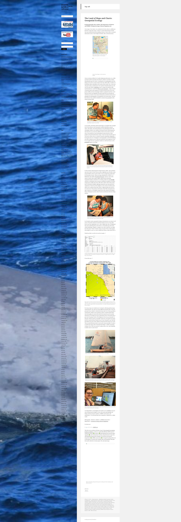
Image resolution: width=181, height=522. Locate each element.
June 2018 (63, 348)
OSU (89, 507)
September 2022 (64, 252)
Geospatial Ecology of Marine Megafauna (99, 421)
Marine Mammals (67, 156)
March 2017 (63, 377)
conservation (65, 138)
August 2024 (63, 209)
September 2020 (64, 297)
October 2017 (63, 363)
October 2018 (63, 341)
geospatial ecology (106, 503)
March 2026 (63, 180)
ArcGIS (98, 500)
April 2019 (63, 329)
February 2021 (64, 288)
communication (100, 501)
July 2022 (63, 256)
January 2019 (63, 335)
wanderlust (87, 509)
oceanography (69, 157)
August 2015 (63, 412)
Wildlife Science (103, 509)
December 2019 (64, 314)
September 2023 (64, 229)
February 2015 (64, 422)
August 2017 (63, 367)
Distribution (63, 140)
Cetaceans (63, 135)
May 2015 (63, 418)
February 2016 (64, 401)
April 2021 (63, 284)
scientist (104, 508)
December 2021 (64, 269)
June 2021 (63, 280)
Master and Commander (93, 506)
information (94, 504)
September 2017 (64, 365)
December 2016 (64, 382)
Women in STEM (87, 510)
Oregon (62, 159)
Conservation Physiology (65, 84)
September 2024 (64, 207)
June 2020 (63, 303)
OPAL (62, 111)
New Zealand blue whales (66, 106)
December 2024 (64, 201)
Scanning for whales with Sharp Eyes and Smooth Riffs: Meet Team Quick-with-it (67, 64)
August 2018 (63, 344)
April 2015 (63, 420)
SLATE (62, 119)
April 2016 (63, 397)
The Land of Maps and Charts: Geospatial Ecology (98, 19)
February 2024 (64, 220)
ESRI (109, 502)
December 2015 (64, 405)
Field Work (64, 142)
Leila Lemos (70, 152)
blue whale (63, 134)
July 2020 (63, 301)
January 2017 (63, 380)
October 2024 (63, 205)
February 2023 (64, 243)
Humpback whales (63, 151)
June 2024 (63, 212)
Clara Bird (67, 135)
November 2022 (64, 248)
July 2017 (63, 369)
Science (67, 166)
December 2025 (64, 184)
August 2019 (63, 322)
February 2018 (64, 356)
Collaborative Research (65, 136)
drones (68, 140)
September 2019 (64, 320)
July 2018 (63, 346)
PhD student (98, 507)
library (98, 504)
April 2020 (63, 307)
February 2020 (64, 311)
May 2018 (63, 350)
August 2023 (63, 231)
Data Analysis (63, 139)
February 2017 (64, 378)
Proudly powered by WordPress (90, 519)
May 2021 (63, 282)
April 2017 (63, 375)
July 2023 (63, 233)
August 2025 (63, 190)
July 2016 (63, 392)
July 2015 (63, 414)
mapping (103, 504)
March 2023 (63, 241)
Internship (68, 151)
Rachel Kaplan (63, 166)
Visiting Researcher (64, 125)
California (102, 500)
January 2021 (63, 290)
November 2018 (64, 339)
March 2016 (63, 399)
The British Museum (99, 176)
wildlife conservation (96, 509)
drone (66, 140)
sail (109, 507)
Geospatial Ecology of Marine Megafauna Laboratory (67, 7)
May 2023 (63, 237)
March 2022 (63, 263)
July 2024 (63, 211)
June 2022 (63, 258)
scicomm (88, 508)
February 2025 (64, 199)
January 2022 (63, 267)
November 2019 (64, 316)
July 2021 (63, 278)
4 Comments (94, 510)
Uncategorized (64, 123)
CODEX (62, 82)
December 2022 (64, 246)
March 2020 (63, 309)
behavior (70, 132)
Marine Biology (108, 504)
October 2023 (63, 228)
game (86, 503)
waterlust (90, 509)
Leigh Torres (64, 152)
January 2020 (63, 312)
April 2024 (63, 216)
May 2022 (63, 260)
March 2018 (63, 354)
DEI (62, 89)
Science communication (98, 508)
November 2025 (64, 186)
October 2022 (63, 250)
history (91, 504)
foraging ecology (65, 144)
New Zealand (64, 157)
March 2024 (63, 218)
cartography (106, 500)
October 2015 (63, 409)
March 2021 (63, 286)
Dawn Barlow (69, 139)
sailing (111, 507)
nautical (99, 506)
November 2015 (64, 407)
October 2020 (63, 295)
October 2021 (63, 273)
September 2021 (64, 275)
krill (71, 151)
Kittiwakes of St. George (65, 102)
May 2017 (63, 373)
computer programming (107, 501)
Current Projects (64, 87)
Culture (62, 85)
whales (68, 167)
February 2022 (64, 265)
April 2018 (63, 352)
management (70, 154)
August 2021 (63, 277)
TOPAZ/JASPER (64, 121)
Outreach (63, 114)
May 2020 (63, 305)
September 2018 (64, 343)
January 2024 (63, 222)
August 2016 (63, 390)
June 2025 (63, 194)
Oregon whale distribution (66, 113)
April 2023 (63, 239)
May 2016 (63, 395)
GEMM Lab (64, 145)
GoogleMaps (96, 87)
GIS (111, 503)
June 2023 (63, 235)
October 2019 (63, 318)
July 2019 (63, 324)
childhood (86, 501)
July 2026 (63, 177)
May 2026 (63, 178)
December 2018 (64, 337)
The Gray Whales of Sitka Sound (67, 69)
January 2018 (63, 358)
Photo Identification (104, 507)
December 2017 (64, 360)
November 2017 (64, 361)
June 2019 (63, 326)
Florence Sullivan (70, 142)
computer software (88, 502)
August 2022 (63, 254)
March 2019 (63, 331)
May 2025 (63, 195)
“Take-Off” (112, 136)
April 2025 (63, 197)
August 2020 (63, 299)
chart (114, 500)
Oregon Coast (68, 159)
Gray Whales (65, 150)
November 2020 (64, 294)
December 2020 (64, 292)
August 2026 (63, 175)
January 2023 (63, 244)
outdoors (92, 507)
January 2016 (63, 403)
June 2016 (63, 394)
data (98, 502)
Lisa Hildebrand (64, 154)
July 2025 (63, 192)
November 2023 (64, 226)
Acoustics (62, 132)
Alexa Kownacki (66, 132)
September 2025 (64, 188)
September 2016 (64, 388)
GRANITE (63, 91)
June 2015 (63, 416)
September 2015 (64, 410)
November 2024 (64, 203)
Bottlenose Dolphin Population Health (106, 499)
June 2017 (63, 371)
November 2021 (64, 271)
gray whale (70, 145)
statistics (107, 508)
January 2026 (63, 182)
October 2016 (63, 386)
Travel (111, 508)
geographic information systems (97, 503)
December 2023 (64, 224)
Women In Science (110, 509)
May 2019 (63, 327)
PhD (95, 507)
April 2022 (63, 261)
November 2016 (64, 384)
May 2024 (63, 214)
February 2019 (64, 333)
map (100, 504)
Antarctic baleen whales (65, 77)
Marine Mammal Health (65, 104)
